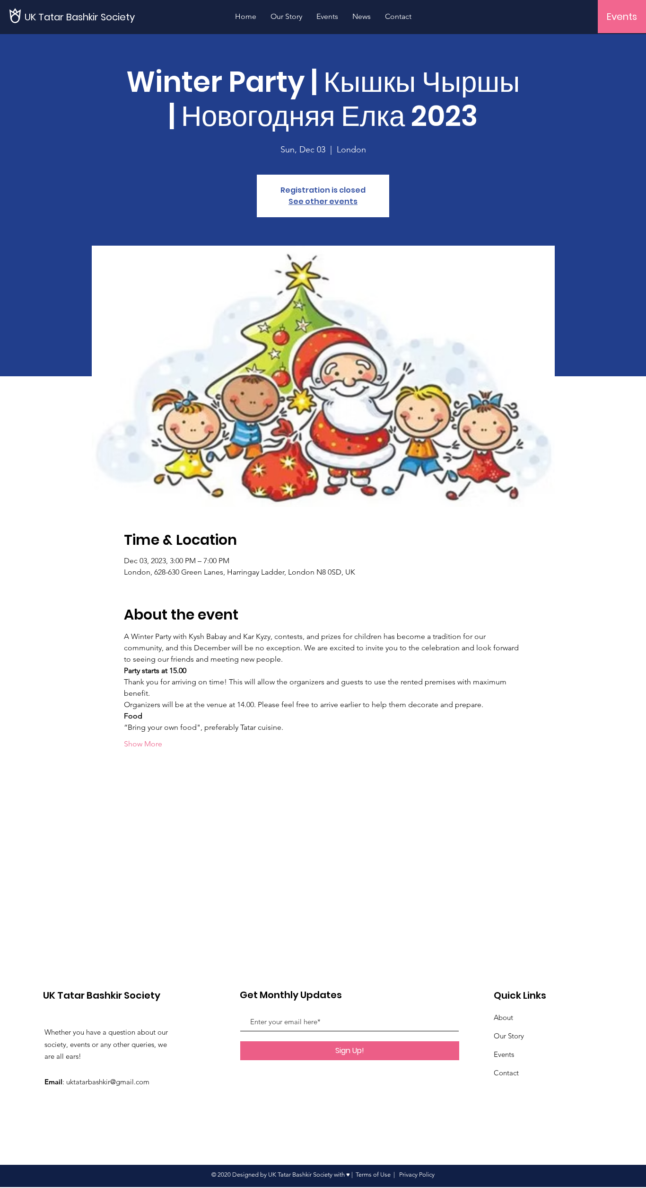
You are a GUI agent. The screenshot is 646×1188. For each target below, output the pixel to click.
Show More (143, 743)
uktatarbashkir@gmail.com (107, 1081)
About (503, 1017)
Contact (506, 1072)
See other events (323, 201)
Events (504, 1054)
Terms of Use (373, 1174)
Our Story (509, 1035)
